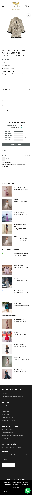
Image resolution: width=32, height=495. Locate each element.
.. (26, 479)
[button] (5, 59)
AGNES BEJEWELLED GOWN (22, 212)
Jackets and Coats (20, 74)
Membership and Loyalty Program (12, 435)
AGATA (16, 200)
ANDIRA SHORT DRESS (20, 345)
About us (4, 406)
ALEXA (16, 278)
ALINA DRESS (17, 303)
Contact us (5, 438)
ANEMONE (17, 357)
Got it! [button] (6, 492)
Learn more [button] (16, 487)
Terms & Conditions (8, 417)
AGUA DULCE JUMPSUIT (21, 253)
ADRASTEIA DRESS (19, 187)
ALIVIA (16, 237)
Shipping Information (8, 420)
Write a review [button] (16, 144)
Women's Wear (15, 76)
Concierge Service (7, 430)
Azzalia (4, 62)
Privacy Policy (6, 414)
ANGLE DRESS (18, 370)
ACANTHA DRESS (19, 320)
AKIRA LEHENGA (18, 266)
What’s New (5, 76)
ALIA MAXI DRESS (19, 291)
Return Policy (6, 411)
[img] (5, 156)
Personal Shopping (7, 433)
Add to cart (17, 110)
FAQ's (3, 409)
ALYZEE (16, 332)
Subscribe (8, 465)
